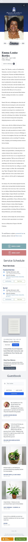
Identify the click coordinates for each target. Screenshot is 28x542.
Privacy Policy (10, 535)
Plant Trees (19, 281)
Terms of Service (18, 535)
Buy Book (15, 344)
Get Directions (8, 281)
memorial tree (20, 233)
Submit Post (14, 393)
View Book (7, 344)
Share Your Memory (10, 368)
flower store (19, 236)
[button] (14, 456)
